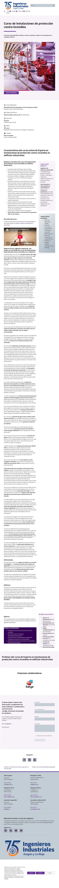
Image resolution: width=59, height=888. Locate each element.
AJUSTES (6, 878)
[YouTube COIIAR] (21, 830)
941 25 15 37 (33, 783)
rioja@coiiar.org (34, 784)
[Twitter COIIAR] (5, 830)
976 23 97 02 (7, 783)
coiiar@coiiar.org (8, 784)
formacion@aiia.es (7, 724)
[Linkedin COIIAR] (11, 830)
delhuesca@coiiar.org (35, 797)
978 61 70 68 (7, 795)
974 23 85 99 (33, 795)
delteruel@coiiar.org (9, 797)
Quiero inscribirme (11, 92)
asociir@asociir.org (35, 809)
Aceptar (31, 873)
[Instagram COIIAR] (16, 830)
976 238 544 (5, 727)
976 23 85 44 (7, 807)
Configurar (49, 873)
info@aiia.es (7, 809)
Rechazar (40, 873)
